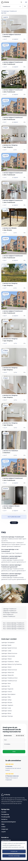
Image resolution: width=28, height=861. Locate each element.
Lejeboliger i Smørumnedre (8, 656)
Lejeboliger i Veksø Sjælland (8, 694)
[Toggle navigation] (26, 2)
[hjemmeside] (5, 794)
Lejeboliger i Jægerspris (7, 705)
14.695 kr (5, 266)
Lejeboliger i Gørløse (6, 710)
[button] (4, 24)
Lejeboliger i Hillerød (6, 659)
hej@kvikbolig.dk (6, 840)
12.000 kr (5, 100)
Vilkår (2, 824)
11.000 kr (5, 461)
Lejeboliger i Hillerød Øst (7, 675)
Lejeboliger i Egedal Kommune (9, 648)
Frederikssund (6, 6)
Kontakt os (4, 819)
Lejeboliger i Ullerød (6, 667)
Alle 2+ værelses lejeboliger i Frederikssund (13, 625)
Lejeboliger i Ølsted (6, 713)
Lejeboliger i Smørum (6, 691)
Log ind (3, 831)
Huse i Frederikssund (8, 614)
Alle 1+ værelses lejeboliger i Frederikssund (13, 623)
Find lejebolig (5, 814)
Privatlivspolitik (5, 817)
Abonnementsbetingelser (8, 821)
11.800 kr (5, 183)
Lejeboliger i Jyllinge (6, 699)
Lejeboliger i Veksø (6, 683)
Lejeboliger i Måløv (6, 697)
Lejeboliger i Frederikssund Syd (9, 680)
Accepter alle (14, 851)
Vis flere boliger (14, 517)
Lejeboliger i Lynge (6, 708)
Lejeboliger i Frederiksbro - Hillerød (10, 661)
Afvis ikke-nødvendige (14, 855)
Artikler (3, 826)
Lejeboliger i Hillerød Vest (7, 672)
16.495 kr (5, 127)
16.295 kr (5, 321)
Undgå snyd (4, 829)
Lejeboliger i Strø (5, 686)
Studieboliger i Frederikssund (10, 612)
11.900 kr (5, 238)
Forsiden (3, 812)
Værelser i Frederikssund (9, 616)
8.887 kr (5, 72)
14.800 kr (5, 210)
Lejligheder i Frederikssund (9, 610)
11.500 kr (5, 155)
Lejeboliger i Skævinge (7, 716)
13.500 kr (5, 17)
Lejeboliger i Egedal (6, 645)
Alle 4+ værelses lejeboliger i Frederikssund (13, 628)
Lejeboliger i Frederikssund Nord (9, 678)
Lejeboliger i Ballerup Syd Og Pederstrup (11, 664)
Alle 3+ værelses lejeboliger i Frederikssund (13, 626)
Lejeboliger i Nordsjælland (7, 642)
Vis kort (14, 522)
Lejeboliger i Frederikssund (9, 608)
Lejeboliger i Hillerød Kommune (9, 653)
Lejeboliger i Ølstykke (6, 702)
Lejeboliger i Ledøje (6, 650)
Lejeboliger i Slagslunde (7, 689)
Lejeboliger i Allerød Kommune (9, 669)
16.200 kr (5, 488)
